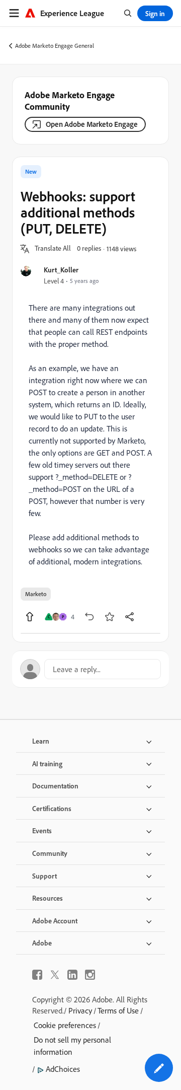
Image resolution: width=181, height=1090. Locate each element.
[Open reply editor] (90, 669)
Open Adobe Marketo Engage (92, 124)
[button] (53, 249)
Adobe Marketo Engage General (54, 45)
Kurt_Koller (61, 269)
